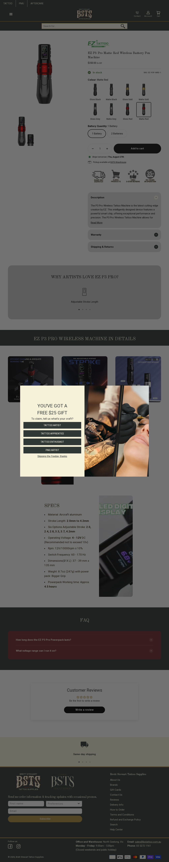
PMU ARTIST (52, 450)
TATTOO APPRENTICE (52, 433)
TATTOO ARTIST (52, 425)
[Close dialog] (146, 389)
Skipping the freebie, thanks (52, 456)
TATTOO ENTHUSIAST (52, 442)
